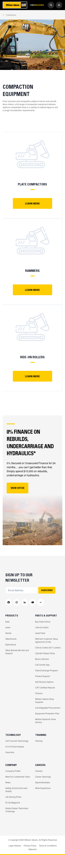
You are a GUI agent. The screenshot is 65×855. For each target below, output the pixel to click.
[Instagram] (16, 602)
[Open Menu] (59, 5)
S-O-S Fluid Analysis (14, 746)
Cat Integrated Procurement (47, 707)
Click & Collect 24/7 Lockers (47, 647)
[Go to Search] (51, 5)
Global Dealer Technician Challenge (16, 810)
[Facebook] (8, 602)
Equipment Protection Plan (47, 713)
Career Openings (43, 776)
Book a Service (42, 658)
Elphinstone (10, 644)
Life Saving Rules (13, 796)
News (7, 782)
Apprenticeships (42, 782)
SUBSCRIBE (47, 590)
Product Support (42, 676)
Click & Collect (41, 627)
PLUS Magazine (12, 802)
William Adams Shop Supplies (44, 700)
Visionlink (9, 752)
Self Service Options (44, 681)
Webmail (32, 849)
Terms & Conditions (48, 845)
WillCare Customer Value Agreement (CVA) (46, 640)
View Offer (17, 488)
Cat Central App (42, 664)
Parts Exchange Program (46, 670)
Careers (38, 770)
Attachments (10, 638)
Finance (38, 693)
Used (7, 627)
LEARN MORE (32, 203)
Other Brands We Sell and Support (17, 652)
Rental (8, 633)
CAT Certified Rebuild (45, 687)
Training (38, 740)
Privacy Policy (30, 845)
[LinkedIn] (24, 602)
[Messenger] (40, 602)
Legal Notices (14, 845)
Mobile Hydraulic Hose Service (45, 721)
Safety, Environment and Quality (16, 789)
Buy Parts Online (42, 621)
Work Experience (43, 788)
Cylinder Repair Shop (45, 653)
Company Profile (12, 770)
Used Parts (40, 633)
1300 (37, 5)
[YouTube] (32, 602)
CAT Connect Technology (16, 740)
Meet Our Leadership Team (17, 776)
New (7, 621)
